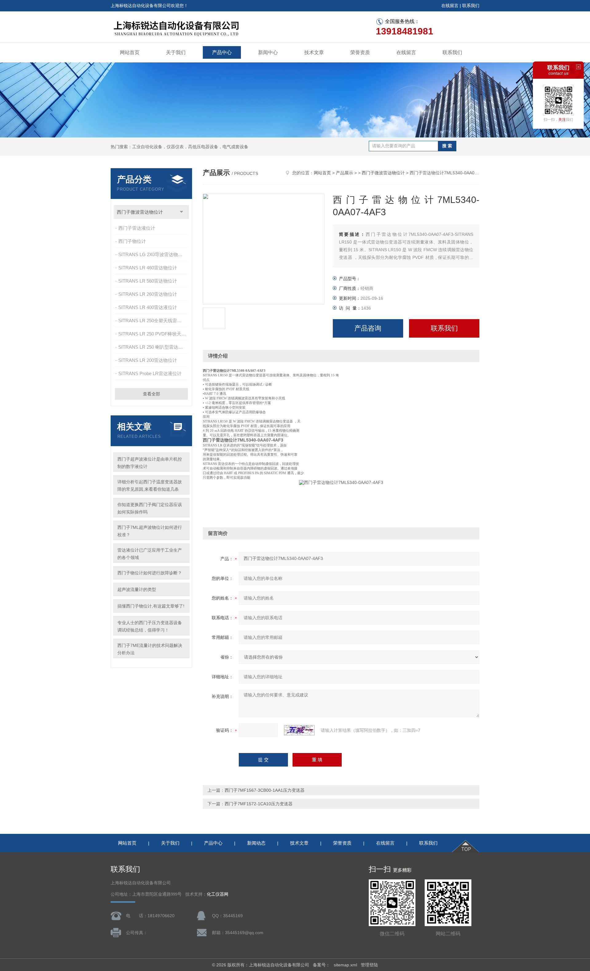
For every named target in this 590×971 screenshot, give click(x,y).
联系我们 (470, 5)
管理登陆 (369, 964)
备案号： (321, 964)
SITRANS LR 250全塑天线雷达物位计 (153, 320)
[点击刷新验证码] (299, 730)
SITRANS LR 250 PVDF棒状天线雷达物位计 (153, 333)
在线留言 (449, 5)
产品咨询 (367, 328)
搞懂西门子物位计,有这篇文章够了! (150, 606)
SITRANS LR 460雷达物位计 (147, 267)
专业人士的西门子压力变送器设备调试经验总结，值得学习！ (149, 626)
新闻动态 (256, 843)
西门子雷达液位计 (136, 228)
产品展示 (344, 172)
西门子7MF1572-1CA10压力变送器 (259, 803)
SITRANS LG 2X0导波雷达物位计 (152, 254)
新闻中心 (268, 52)
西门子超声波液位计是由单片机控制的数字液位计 (149, 463)
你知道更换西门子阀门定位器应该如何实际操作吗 (149, 508)
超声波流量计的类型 (136, 589)
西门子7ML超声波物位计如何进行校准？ (149, 531)
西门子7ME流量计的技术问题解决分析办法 (149, 649)
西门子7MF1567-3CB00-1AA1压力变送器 (265, 790)
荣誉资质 (360, 52)
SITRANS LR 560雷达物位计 (147, 280)
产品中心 (222, 52)
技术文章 (314, 52)
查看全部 (151, 393)
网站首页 (130, 52)
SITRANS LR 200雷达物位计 (147, 360)
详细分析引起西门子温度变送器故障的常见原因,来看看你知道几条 (149, 485)
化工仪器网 (217, 894)
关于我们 (176, 52)
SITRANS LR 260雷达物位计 (147, 294)
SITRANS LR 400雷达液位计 (147, 307)
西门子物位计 (132, 241)
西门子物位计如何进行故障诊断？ (149, 572)
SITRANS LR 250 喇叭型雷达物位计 (153, 347)
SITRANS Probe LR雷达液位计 (150, 373)
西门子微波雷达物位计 (140, 212)
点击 (181, 212)
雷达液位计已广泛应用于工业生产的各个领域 (149, 554)
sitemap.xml (345, 964)
